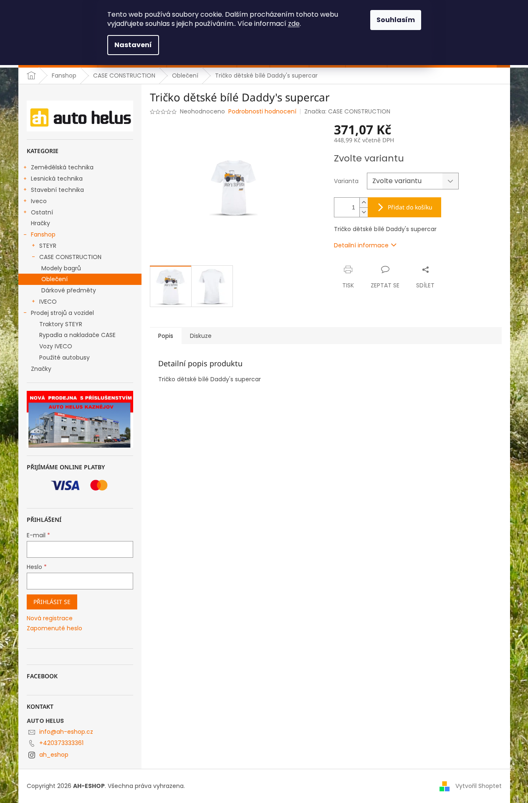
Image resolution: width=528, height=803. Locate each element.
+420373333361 (61, 743)
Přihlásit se (52, 602)
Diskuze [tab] (201, 336)
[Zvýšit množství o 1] (363, 202)
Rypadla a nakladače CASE (77, 335)
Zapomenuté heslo (54, 628)
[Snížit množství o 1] (363, 212)
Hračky (40, 223)
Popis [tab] (165, 336)
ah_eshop (53, 754)
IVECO (48, 301)
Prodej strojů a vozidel (62, 313)
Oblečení (54, 279)
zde (294, 23)
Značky (41, 369)
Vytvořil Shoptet (478, 786)
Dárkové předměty (68, 290)
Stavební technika (57, 190)
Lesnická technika (57, 178)
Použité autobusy (64, 357)
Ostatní (42, 212)
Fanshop (43, 234)
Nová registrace (50, 618)
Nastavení (133, 45)
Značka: (347, 111)
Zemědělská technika (62, 167)
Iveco (39, 201)
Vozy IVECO (55, 346)
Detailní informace (361, 245)
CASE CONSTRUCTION (70, 257)
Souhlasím (395, 20)
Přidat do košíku (410, 207)
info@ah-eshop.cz (66, 731)
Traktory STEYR (60, 324)
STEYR (47, 246)
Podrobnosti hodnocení (262, 112)
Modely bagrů (61, 268)
